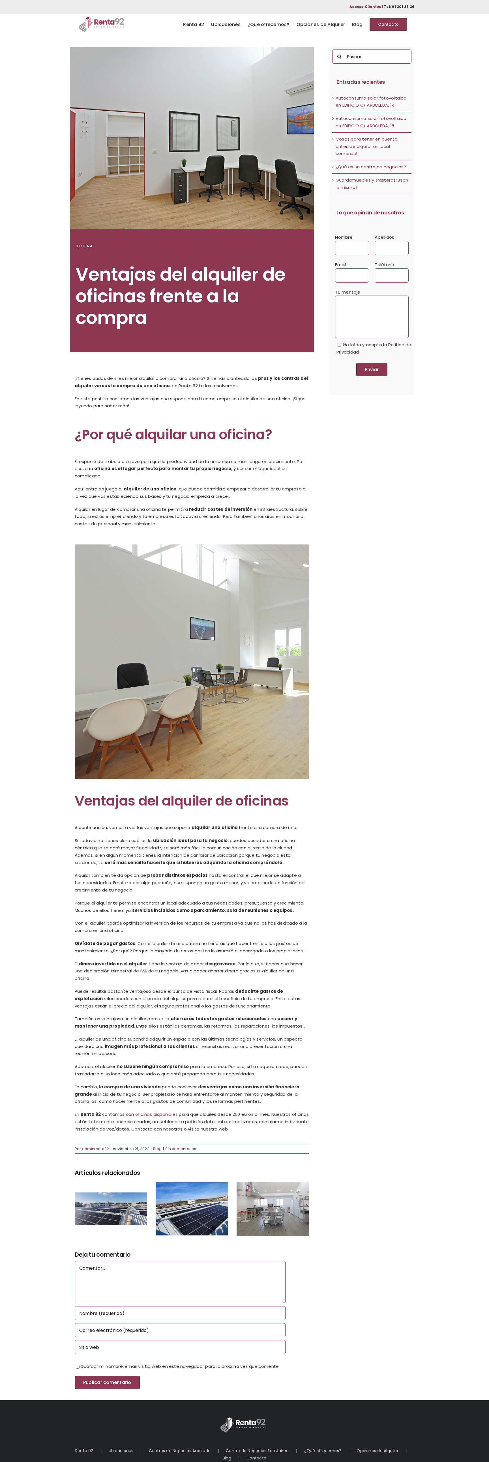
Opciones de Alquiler (377, 1451)
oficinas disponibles (156, 1114)
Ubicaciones (121, 1451)
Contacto (256, 1458)
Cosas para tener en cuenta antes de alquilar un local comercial (367, 146)
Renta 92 (84, 1451)
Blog (157, 1148)
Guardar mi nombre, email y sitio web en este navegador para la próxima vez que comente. (180, 1366)
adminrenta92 (95, 1148)
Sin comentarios (180, 1148)
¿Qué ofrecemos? (322, 1451)
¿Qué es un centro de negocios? (371, 167)
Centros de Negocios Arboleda (180, 1451)
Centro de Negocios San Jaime (257, 1451)
